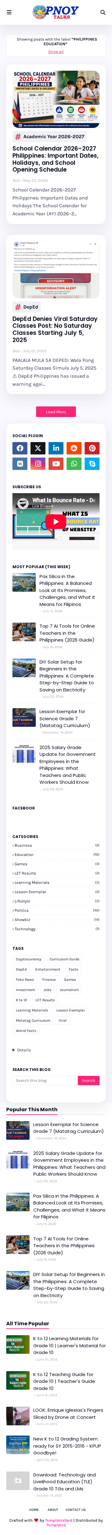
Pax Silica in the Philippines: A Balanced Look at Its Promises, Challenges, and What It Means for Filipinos (67, 590)
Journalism (69, 990)
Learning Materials (57, 882)
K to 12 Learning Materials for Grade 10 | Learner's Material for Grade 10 (69, 1345)
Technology (57, 929)
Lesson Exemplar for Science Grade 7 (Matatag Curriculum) (65, 718)
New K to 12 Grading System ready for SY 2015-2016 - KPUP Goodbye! (67, 1446)
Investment (25, 990)
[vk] (19, 464)
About (53, 1510)
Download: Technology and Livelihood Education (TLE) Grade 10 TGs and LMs (64, 1481)
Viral (63, 1020)
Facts (73, 969)
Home (34, 1510)
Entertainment (47, 969)
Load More (56, 411)
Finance (49, 979)
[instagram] (37, 464)
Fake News (25, 979)
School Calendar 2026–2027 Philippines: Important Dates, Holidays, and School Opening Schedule (55, 159)
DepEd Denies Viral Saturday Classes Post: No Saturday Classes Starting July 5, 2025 (55, 330)
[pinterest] (92, 448)
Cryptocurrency (28, 959)
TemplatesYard (58, 1520)
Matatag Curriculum (33, 1020)
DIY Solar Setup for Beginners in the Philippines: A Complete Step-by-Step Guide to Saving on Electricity (67, 676)
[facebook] (19, 448)
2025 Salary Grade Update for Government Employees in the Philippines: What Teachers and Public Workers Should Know (68, 765)
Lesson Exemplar (57, 891)
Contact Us (76, 1510)
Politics (57, 910)
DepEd (30, 307)
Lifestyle (57, 901)
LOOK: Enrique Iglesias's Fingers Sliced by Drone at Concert (68, 1413)
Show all (56, 51)
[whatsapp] (74, 464)
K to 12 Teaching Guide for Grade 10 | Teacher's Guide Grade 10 (64, 1381)
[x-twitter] (37, 448)
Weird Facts (26, 1030)
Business (57, 845)
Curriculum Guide (64, 959)
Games (57, 864)
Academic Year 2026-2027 (53, 136)
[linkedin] (56, 448)
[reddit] (74, 448)
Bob (16, 180)
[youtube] (56, 464)
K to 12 (21, 1000)
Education (57, 854)
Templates (56, 1525)
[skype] (92, 464)
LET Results (57, 873)
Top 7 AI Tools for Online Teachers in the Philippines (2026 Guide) (67, 633)
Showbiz (57, 919)
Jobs (47, 990)
